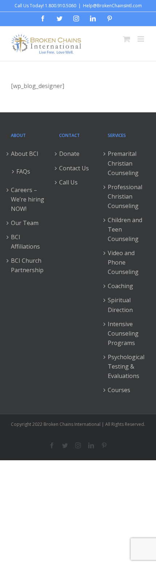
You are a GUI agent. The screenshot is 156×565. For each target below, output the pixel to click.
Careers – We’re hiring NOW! (27, 199)
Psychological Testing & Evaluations (126, 366)
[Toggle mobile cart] (126, 39)
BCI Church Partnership (27, 265)
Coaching (120, 286)
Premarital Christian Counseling (123, 163)
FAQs (23, 171)
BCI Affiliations (25, 241)
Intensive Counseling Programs (123, 333)
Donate (69, 154)
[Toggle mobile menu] (141, 39)
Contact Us (74, 168)
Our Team (24, 223)
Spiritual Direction (120, 304)
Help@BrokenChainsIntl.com (112, 6)
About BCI (24, 154)
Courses (119, 390)
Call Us (68, 182)
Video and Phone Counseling (123, 262)
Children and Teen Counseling (125, 229)
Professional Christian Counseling (125, 196)
